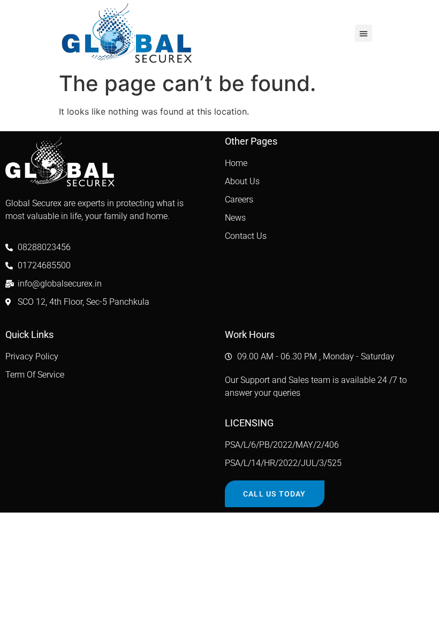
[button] (363, 33)
